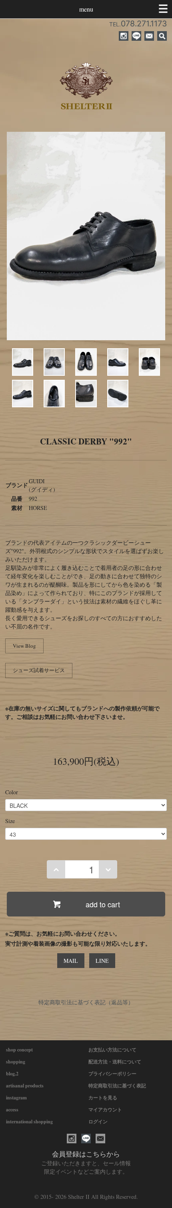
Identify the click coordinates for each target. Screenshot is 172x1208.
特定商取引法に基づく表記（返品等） (86, 1002)
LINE (102, 960)
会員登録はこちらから (86, 1153)
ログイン (98, 1121)
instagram (16, 1097)
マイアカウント (105, 1109)
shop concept (19, 1049)
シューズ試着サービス (39, 670)
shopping (15, 1061)
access (12, 1109)
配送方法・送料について (114, 1061)
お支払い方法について (112, 1049)
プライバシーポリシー (112, 1073)
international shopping (29, 1121)
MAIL (71, 960)
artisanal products (25, 1085)
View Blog (24, 645)
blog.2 (12, 1073)
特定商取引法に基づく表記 (117, 1085)
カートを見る (102, 1097)
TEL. (138, 24)
